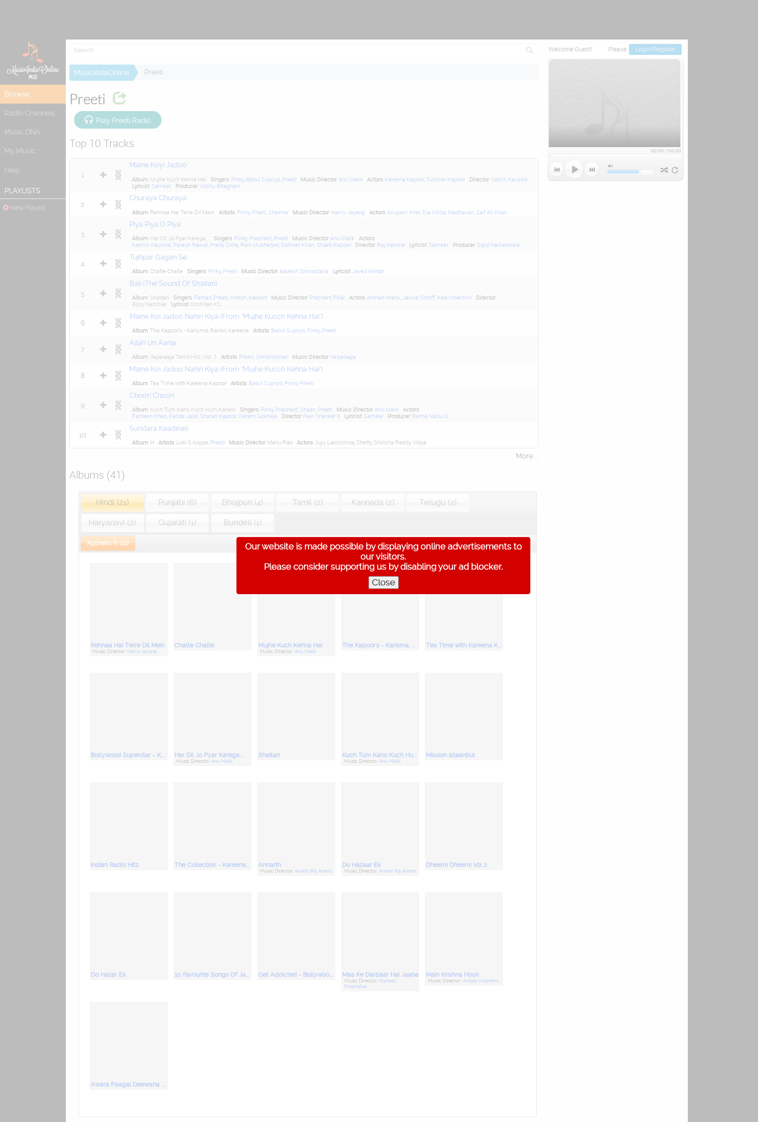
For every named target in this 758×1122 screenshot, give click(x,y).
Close (383, 582)
